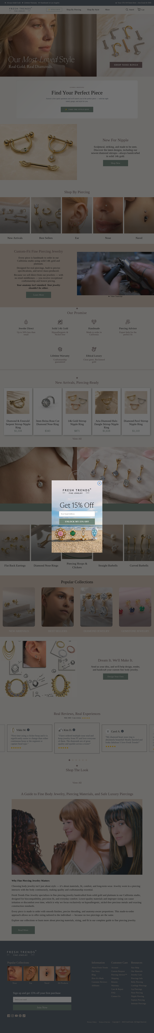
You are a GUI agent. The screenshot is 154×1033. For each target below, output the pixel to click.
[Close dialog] (99, 483)
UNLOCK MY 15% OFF (77, 521)
